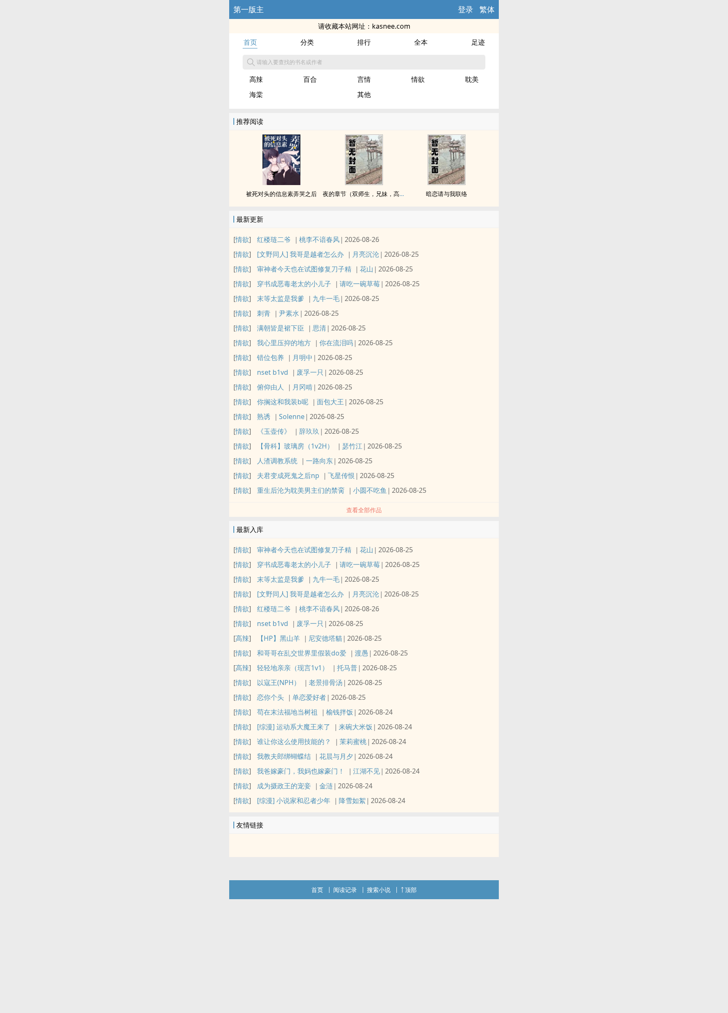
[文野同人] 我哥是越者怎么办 (300, 254)
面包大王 (330, 401)
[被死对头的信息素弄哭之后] (281, 182)
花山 (366, 269)
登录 (465, 9)
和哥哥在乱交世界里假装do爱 (301, 653)
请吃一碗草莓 (360, 283)
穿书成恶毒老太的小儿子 (294, 283)
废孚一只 (310, 372)
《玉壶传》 (274, 431)
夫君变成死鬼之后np (288, 475)
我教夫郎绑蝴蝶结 (284, 756)
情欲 (418, 79)
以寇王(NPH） (278, 682)
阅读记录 (345, 890)
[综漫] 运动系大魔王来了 (293, 726)
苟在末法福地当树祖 (287, 712)
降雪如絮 (352, 800)
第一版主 (248, 9)
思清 (319, 328)
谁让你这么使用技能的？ (294, 741)
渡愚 (361, 653)
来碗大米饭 (355, 726)
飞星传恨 (341, 475)
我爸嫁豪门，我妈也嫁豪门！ (301, 771)
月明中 (302, 357)
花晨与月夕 (336, 756)
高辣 (256, 79)
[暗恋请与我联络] (447, 182)
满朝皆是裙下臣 (280, 328)
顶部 (411, 890)
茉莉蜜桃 (353, 741)
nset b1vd (272, 372)
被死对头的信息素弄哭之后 (281, 194)
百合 (310, 79)
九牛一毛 (326, 298)
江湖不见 (366, 771)
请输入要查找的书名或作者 (289, 62)
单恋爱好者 (309, 697)
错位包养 (270, 357)
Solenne (292, 416)
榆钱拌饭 (339, 712)
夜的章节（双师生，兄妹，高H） (366, 194)
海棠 (256, 94)
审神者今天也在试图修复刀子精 (304, 269)
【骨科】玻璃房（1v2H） (295, 446)
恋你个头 (270, 697)
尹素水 (289, 313)
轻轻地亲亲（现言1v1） (293, 667)
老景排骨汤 (326, 682)
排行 (364, 42)
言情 (364, 79)
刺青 (263, 313)
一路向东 (319, 460)
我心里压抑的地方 (284, 342)
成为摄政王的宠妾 (284, 785)
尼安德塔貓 (325, 638)
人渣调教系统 (277, 460)
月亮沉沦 (365, 254)
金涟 (326, 785)
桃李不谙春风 (319, 239)
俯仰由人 (270, 387)
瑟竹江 (352, 446)
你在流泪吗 (336, 342)
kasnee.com (391, 26)
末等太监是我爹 (280, 298)
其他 (364, 94)
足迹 (478, 42)
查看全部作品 (364, 510)
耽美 (472, 79)
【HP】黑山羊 (278, 638)
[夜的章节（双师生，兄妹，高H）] (364, 182)
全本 (421, 42)
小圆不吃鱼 (370, 490)
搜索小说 (379, 890)
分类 (307, 42)
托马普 (347, 667)
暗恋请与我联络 (446, 194)
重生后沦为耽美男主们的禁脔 (301, 490)
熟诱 (263, 416)
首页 (250, 42)
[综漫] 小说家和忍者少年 (293, 800)
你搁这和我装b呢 (282, 401)
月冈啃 (302, 387)
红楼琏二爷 (274, 239)
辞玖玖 (309, 431)
